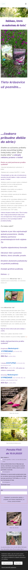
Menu (25, 3)
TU (2, 242)
